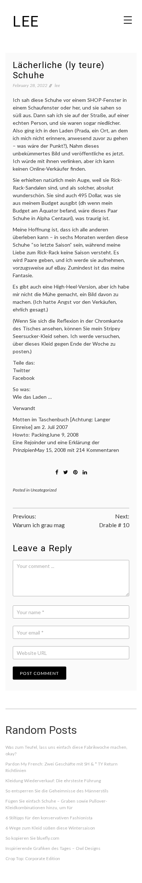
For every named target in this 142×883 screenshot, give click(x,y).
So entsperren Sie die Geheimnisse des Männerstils (57, 790)
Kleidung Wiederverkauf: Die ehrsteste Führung (53, 780)
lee (26, 21)
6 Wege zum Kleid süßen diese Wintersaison (50, 828)
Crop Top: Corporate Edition (32, 858)
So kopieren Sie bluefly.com (32, 838)
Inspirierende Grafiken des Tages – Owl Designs (52, 848)
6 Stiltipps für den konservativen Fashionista (48, 817)
